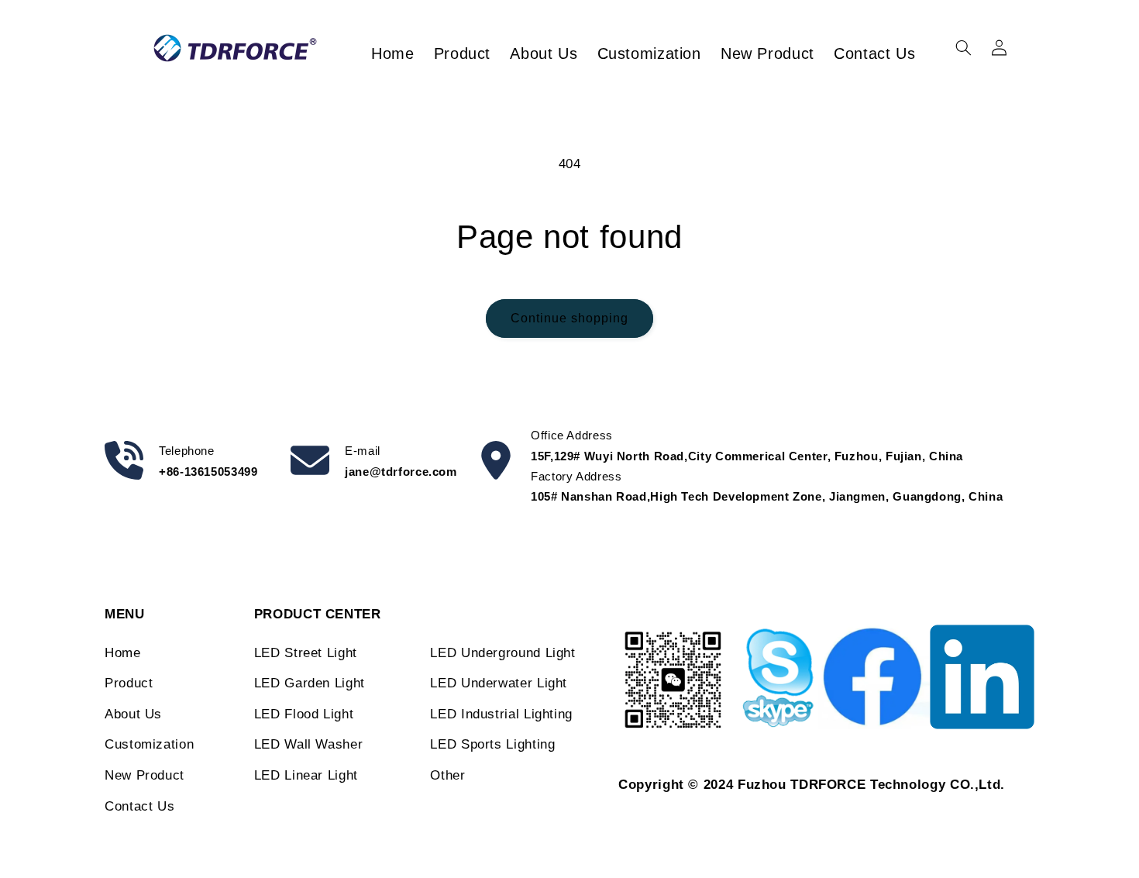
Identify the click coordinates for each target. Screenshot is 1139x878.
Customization (149, 744)
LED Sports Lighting (492, 744)
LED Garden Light (309, 683)
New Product (144, 775)
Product (129, 683)
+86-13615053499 (208, 471)
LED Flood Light (303, 714)
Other (447, 775)
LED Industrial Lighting (501, 714)
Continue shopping (570, 318)
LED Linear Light (306, 775)
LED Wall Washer (308, 744)
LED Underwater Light (498, 683)
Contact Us (139, 806)
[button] (963, 48)
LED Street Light (305, 653)
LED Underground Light (502, 653)
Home (123, 653)
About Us (133, 714)
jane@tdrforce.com (401, 471)
